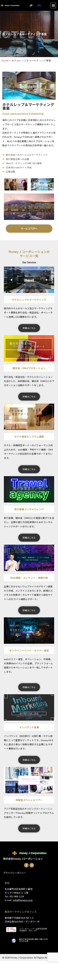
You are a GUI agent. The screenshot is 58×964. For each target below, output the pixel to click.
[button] (53, 5)
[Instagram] (31, 865)
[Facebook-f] (26, 865)
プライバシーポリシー (14, 872)
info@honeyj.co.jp (23, 900)
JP (31, 5)
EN (39, 5)
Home (5, 60)
